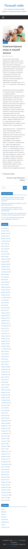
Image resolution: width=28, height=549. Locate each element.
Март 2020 (4, 364)
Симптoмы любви (9, 174)
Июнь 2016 (4, 472)
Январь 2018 (4, 423)
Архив (3, 509)
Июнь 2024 (4, 277)
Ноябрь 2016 (4, 459)
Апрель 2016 (4, 477)
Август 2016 (4, 467)
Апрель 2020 (4, 361)
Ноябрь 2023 (4, 295)
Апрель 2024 (4, 282)
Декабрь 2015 (5, 487)
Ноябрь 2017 (4, 428)
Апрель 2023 (4, 308)
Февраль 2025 (5, 259)
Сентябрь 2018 (5, 402)
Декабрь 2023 (5, 292)
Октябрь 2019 (5, 374)
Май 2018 (3, 413)
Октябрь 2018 (5, 400)
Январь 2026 (4, 236)
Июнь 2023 (4, 302)
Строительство (5, 527)
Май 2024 (3, 279)
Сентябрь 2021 (5, 325)
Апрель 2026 (4, 231)
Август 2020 (4, 351)
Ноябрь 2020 (4, 343)
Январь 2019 (4, 392)
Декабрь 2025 (5, 238)
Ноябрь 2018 (4, 397)
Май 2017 (3, 443)
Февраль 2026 (5, 233)
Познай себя (14, 5)
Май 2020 (3, 359)
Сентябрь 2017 (5, 433)
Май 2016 (3, 474)
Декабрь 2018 (5, 395)
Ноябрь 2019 (4, 372)
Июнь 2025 (4, 249)
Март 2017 (4, 449)
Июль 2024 (4, 274)
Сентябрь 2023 (5, 297)
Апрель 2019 (4, 384)
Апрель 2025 (4, 254)
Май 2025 (3, 251)
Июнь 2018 (4, 410)
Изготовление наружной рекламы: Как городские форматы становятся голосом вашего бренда (12, 209)
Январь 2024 (4, 290)
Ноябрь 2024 (4, 266)
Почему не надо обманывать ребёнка (16, 179)
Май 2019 (3, 382)
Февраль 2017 (5, 451)
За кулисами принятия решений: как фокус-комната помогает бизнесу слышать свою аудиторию (13, 199)
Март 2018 (4, 418)
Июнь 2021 (4, 331)
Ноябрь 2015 (4, 490)
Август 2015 (4, 497)
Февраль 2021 (5, 336)
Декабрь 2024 (5, 264)
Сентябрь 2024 (5, 272)
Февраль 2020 (5, 367)
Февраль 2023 (5, 313)
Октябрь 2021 (5, 323)
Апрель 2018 (4, 415)
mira (12, 56)
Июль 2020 (4, 354)
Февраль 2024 (5, 287)
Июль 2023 (4, 300)
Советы (3, 524)
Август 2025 (4, 243)
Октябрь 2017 (5, 431)
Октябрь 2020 (5, 346)
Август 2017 (4, 436)
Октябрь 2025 (5, 241)
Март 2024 (4, 284)
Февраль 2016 (5, 482)
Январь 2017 (4, 454)
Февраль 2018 (5, 420)
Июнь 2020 (4, 356)
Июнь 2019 (4, 379)
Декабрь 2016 (5, 456)
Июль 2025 (4, 246)
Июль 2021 (4, 328)
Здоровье (3, 512)
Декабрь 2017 (5, 425)
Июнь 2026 (4, 228)
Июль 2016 (4, 469)
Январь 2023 (4, 315)
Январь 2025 (4, 261)
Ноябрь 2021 (4, 320)
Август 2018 (4, 405)
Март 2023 (4, 310)
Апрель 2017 (4, 446)
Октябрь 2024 (5, 269)
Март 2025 (4, 256)
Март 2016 (4, 479)
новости (5, 42)
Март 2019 (4, 387)
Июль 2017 (4, 438)
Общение (3, 517)
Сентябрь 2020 (5, 349)
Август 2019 (4, 377)
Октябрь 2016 (5, 461)
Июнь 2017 (4, 441)
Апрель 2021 (4, 333)
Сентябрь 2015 (5, 495)
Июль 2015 (4, 500)
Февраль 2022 (5, 318)
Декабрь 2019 (5, 369)
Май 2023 (3, 305)
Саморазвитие (5, 522)
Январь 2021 (4, 338)
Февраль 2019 (5, 390)
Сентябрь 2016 (5, 464)
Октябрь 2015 (5, 492)
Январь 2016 (4, 484)
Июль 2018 (4, 408)
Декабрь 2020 (5, 341)
